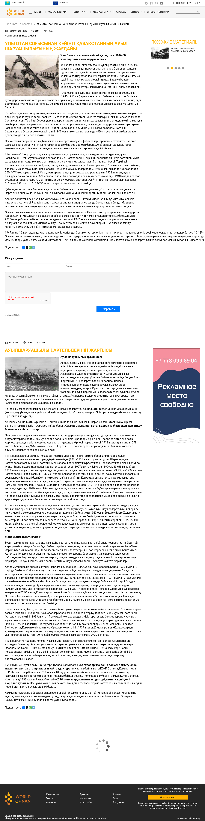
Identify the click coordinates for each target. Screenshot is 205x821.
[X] (27, 247)
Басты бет (11, 24)
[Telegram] (33, 247)
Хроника (117, 794)
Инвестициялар (158, 12)
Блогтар (79, 12)
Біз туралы (118, 802)
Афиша (121, 12)
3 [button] (175, 68)
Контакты (51, 802)
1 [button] (168, 68)
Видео (135, 12)
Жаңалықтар (57, 12)
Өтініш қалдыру (180, 3)
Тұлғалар (84, 794)
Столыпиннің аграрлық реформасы (183, 49)
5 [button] (183, 68)
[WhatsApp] (30, 247)
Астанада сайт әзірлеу (188, 818)
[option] (29, 3)
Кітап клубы (86, 802)
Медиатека (100, 12)
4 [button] (179, 68)
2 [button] (172, 68)
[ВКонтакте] (23, 247)
